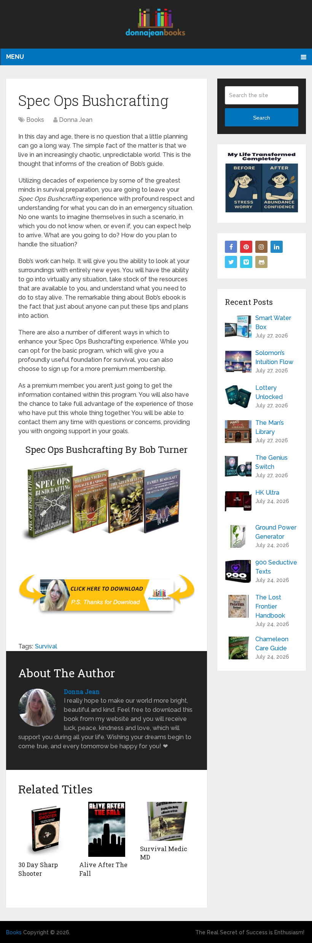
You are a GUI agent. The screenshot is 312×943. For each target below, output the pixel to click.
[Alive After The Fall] (106, 829)
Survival (46, 646)
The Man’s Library (269, 427)
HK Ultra (267, 492)
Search (261, 118)
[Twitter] (231, 262)
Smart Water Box (273, 322)
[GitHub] (261, 262)
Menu (15, 56)
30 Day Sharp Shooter (38, 869)
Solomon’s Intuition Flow (274, 357)
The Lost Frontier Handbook (270, 606)
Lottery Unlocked (269, 392)
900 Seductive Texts (276, 567)
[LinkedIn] (277, 247)
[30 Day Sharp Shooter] (45, 829)
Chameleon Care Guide (271, 644)
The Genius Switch (271, 462)
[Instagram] (261, 247)
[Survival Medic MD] (167, 821)
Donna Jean (75, 119)
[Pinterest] (246, 247)
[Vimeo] (246, 262)
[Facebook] (231, 247)
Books (35, 119)
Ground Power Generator (275, 532)
